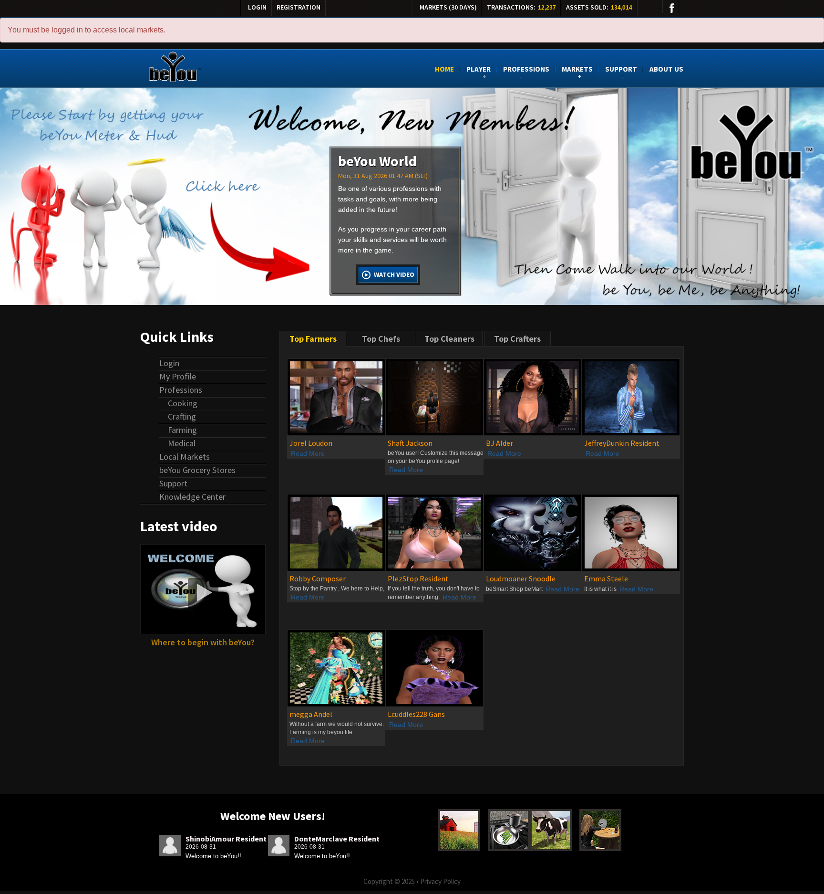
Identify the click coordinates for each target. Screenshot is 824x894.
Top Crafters (517, 338)
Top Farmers (313, 338)
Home (444, 70)
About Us (666, 70)
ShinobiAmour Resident (226, 838)
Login (257, 7)
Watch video (394, 274)
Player (478, 70)
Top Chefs (381, 338)
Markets (577, 70)
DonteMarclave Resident (337, 838)
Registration (298, 7)
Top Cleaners (449, 338)
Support (621, 70)
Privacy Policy (440, 881)
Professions (526, 70)
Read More (308, 453)
